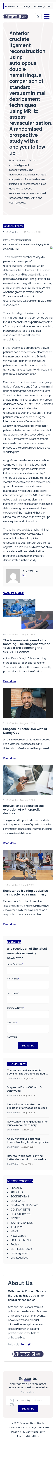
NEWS (14, 1231)
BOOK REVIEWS (20, 1196)
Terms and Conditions (28, 1436)
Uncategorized (19, 1257)
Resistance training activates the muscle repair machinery (27, 1123)
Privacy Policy (18, 1431)
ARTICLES (17, 1192)
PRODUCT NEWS (21, 1240)
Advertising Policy (35, 1431)
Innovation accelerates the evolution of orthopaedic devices (27, 1106)
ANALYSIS (16, 1188)
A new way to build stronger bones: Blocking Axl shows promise (28, 1140)
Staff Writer (12, 232)
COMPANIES (18, 1201)
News (22, 160)
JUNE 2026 (17, 1227)
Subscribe (28, 1045)
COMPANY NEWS (20, 1209)
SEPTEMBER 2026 (21, 1249)
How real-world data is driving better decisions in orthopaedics (26, 1157)
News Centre (18, 1235)
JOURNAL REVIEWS (13, 225)
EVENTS (15, 1218)
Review (15, 1244)
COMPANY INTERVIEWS (24, 1205)
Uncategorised (19, 1253)
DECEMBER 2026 (20, 1214)
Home (12, 160)
